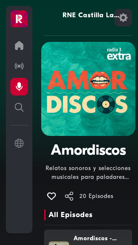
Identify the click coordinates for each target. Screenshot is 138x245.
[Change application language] (19, 143)
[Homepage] (19, 19)
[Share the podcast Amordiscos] (69, 196)
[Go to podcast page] (19, 87)
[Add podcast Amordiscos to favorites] (51, 196)
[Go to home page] (19, 45)
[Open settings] (123, 17)
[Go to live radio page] (19, 66)
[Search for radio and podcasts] (19, 107)
